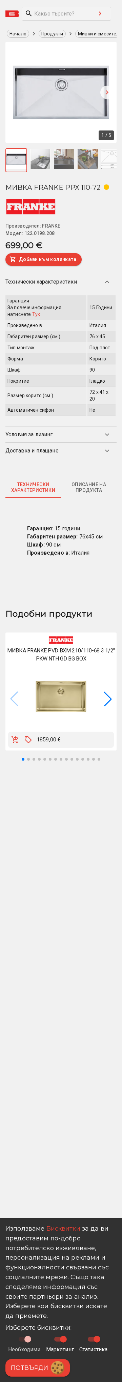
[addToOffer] (28, 739)
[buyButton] (15, 739)
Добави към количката (47, 259)
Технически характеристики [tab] (33, 487)
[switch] (63, 1339)
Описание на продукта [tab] (89, 487)
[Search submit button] (100, 13)
